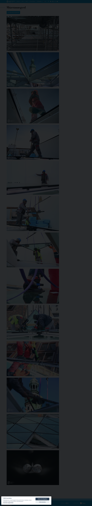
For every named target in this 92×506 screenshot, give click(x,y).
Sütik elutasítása (42, 502)
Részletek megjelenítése (8, 502)
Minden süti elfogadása (42, 498)
